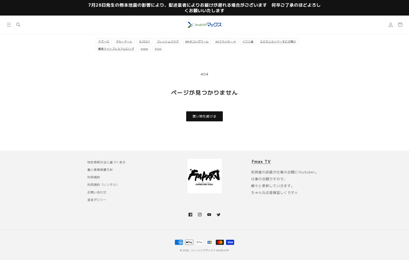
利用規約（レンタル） (103, 184)
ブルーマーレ (124, 41)
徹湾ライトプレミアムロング (116, 48)
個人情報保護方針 (100, 169)
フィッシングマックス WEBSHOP (210, 250)
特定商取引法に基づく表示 (106, 162)
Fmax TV (261, 161)
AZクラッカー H (225, 41)
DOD (158, 48)
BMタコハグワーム (197, 41)
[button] (9, 24)
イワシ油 (247, 41)
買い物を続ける (204, 116)
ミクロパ (144, 41)
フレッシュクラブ (168, 41)
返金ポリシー (97, 200)
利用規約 (93, 177)
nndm (144, 48)
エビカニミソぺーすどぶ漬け (278, 41)
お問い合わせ (97, 192)
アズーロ (103, 41)
